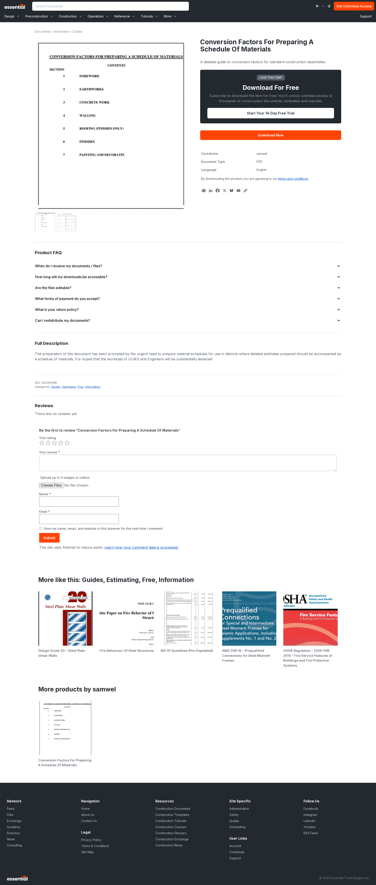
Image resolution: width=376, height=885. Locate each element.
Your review (49, 452)
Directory (13, 833)
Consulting (14, 845)
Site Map (87, 852)
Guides (77, 31)
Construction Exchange (172, 839)
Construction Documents (172, 808)
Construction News (168, 845)
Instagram (310, 815)
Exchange (14, 821)
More (167, 16)
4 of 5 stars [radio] (60, 443)
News (11, 839)
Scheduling (237, 827)
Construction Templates (172, 815)
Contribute (236, 852)
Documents (43, 31)
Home (85, 808)
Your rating (47, 438)
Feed (10, 808)
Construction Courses (170, 827)
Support (366, 16)
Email (44, 511)
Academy (13, 827)
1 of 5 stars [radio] (41, 443)
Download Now (271, 135)
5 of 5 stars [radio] (67, 443)
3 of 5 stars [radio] (54, 443)
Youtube (310, 827)
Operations (96, 16)
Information (62, 31)
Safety (234, 815)
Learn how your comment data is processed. (141, 547)
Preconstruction (36, 16)
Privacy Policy (91, 840)
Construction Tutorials (170, 821)
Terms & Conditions (95, 846)
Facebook (311, 808)
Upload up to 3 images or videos (65, 477)
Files (10, 815)
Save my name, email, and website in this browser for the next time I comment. (103, 528)
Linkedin (310, 821)
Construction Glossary (171, 833)
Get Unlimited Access (354, 6)
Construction (68, 16)
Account (235, 846)
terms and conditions (293, 178)
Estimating (69, 386)
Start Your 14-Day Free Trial (270, 113)
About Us (87, 815)
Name (45, 494)
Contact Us (89, 821)
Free (80, 386)
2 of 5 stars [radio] (48, 443)
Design (9, 16)
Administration (239, 808)
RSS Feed (311, 833)
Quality (234, 821)
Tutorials (147, 16)
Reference (122, 16)
